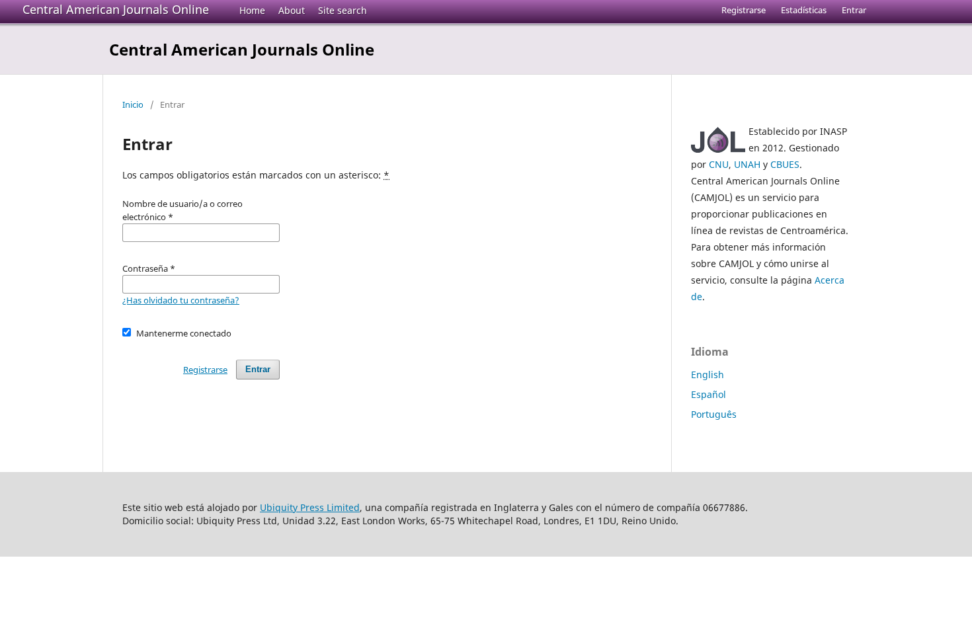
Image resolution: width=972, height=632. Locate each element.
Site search (342, 10)
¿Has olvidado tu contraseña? (180, 300)
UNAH (747, 164)
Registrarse (743, 10)
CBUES (784, 164)
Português (714, 414)
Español (708, 394)
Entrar (854, 10)
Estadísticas (804, 10)
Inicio (132, 104)
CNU (719, 164)
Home (252, 10)
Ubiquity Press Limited (310, 507)
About (291, 10)
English (707, 374)
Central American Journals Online (115, 9)
